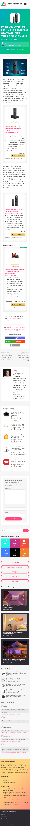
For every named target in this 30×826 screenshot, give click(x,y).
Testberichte (15, 562)
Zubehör (23, 327)
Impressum (6, 781)
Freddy (5, 45)
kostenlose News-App (11, 772)
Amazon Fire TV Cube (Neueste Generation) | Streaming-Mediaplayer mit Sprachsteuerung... (15, 272)
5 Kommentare (16, 441)
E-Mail (7, 512)
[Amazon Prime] (23, 301)
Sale (20, 327)
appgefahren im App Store (15, 567)
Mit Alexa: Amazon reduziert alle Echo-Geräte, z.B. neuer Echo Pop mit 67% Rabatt (23, 357)
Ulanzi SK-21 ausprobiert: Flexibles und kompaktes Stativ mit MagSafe (15, 690)
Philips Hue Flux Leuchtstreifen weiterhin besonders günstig (14, 606)
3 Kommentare (16, 430)
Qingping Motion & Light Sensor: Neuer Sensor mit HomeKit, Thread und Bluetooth (7, 356)
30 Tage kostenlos (13, 318)
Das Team (15, 581)
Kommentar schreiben (15, 45)
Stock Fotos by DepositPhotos (8, 822)
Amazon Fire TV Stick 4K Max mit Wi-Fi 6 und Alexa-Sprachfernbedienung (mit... (14, 211)
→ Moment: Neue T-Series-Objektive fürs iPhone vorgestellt (13, 732)
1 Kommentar (16, 467)
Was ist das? (21, 49)
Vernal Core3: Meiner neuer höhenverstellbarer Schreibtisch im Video (16, 679)
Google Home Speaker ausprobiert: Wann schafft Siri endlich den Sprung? (16, 696)
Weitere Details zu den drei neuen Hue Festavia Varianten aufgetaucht (14, 660)
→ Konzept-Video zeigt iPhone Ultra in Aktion (10, 714)
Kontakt (15, 576)
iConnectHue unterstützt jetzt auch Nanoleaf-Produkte (13, 633)
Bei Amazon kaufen (19, 156)
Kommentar (9, 488)
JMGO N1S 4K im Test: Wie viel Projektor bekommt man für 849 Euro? (15, 685)
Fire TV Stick (17, 330)
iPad (11, 327)
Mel (17, 454)
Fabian (17, 418)
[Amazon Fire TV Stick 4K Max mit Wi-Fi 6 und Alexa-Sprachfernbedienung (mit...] (15, 200)
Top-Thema (15, 327)
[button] (10, 338)
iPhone (8, 327)
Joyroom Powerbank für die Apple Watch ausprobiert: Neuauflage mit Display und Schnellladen (16, 673)
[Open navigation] (25, 4)
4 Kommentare (16, 419)
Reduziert (8, 329)
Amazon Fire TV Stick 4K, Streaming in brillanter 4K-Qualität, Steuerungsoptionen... (13, 130)
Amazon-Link (12, 85)
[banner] (11, 4)
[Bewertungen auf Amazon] (15, 122)
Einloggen (15, 572)
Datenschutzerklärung (9, 782)
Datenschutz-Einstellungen (7, 824)
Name (7, 506)
